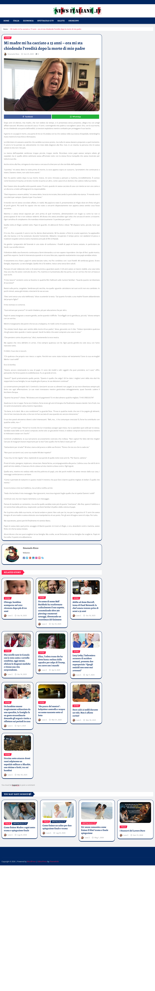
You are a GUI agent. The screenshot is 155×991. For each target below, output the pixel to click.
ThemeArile (54, 861)
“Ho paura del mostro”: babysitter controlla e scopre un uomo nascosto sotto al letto (51, 711)
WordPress (31, 861)
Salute (61, 20)
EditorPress (42, 861)
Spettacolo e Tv (45, 20)
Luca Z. (10, 615)
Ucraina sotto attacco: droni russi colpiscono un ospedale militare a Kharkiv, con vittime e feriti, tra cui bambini (17, 764)
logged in (15, 785)
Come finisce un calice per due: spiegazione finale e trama (57, 827)
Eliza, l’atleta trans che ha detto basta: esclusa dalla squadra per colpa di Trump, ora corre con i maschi (51, 661)
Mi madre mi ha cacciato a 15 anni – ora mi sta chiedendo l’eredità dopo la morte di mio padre (45, 29)
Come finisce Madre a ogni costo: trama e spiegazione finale (19, 829)
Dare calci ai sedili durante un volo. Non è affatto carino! (85, 712)
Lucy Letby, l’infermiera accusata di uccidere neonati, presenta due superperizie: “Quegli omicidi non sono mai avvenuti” (84, 663)
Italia (16, 20)
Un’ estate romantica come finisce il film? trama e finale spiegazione (94, 830)
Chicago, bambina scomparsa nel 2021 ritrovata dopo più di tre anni (15, 607)
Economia (28, 20)
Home (6, 20)
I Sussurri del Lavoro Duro (132, 830)
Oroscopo (73, 20)
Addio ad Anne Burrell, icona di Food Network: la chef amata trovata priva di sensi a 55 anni (85, 607)
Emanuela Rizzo (13, 54)
